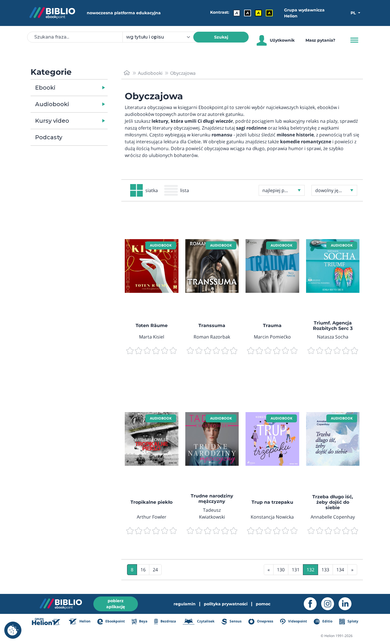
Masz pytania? (320, 40)
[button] (84, 88)
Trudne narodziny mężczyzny (212, 498)
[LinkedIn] (347, 603)
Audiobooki (52, 104)
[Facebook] (312, 603)
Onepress (264, 621)
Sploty (352, 621)
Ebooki (45, 87)
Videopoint (297, 621)
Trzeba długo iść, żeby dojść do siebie (332, 502)
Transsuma (211, 325)
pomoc (263, 603)
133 (325, 570)
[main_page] (127, 73)
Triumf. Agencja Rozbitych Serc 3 (333, 325)
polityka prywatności (226, 603)
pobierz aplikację (115, 603)
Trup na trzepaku (272, 502)
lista (184, 190)
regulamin (185, 603)
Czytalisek (205, 621)
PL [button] (354, 12)
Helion (85, 621)
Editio (326, 621)
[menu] (151, 266)
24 (155, 570)
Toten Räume (152, 325)
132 (310, 570)
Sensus (235, 621)
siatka (151, 190)
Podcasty (48, 137)
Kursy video (52, 120)
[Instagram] (330, 603)
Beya (142, 621)
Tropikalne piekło (151, 502)
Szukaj (221, 37)
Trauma (272, 325)
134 (340, 570)
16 (143, 570)
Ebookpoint (114, 621)
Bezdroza (168, 621)
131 (295, 570)
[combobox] (161, 37)
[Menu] (354, 40)
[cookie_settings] (12, 630)
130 (281, 570)
